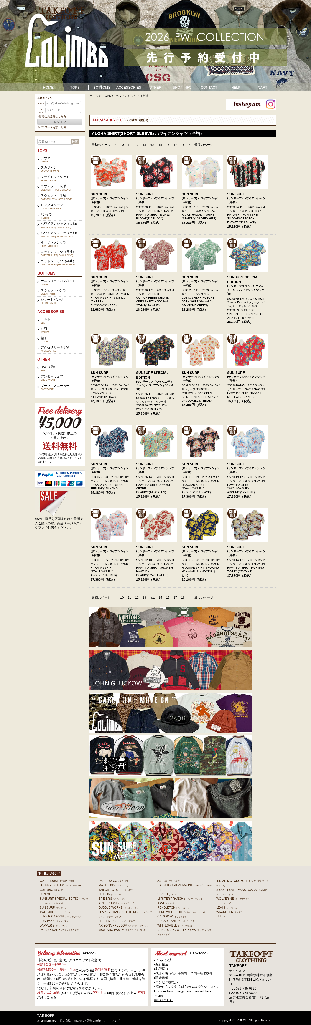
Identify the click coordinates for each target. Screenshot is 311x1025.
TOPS (75, 87)
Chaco (166, 894)
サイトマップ (111, 1020)
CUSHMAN (54, 921)
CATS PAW (172, 916)
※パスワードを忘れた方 (51, 127)
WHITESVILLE (174, 925)
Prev (6, 45)
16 (168, 144)
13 (144, 144)
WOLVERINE (232, 898)
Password (41, 110)
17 (175, 144)
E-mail (41, 103)
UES (223, 903)
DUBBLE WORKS (119, 907)
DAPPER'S (53, 925)
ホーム (93, 96)
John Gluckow (60, 885)
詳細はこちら (46, 997)
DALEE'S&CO (113, 881)
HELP (235, 87)
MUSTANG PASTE (122, 930)
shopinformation (47, 1020)
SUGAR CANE (175, 921)
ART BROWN (116, 903)
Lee (221, 916)
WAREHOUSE (57, 881)
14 (152, 145)
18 (183, 144)
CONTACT (209, 87)
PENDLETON (173, 907)
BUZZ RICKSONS (60, 916)
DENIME (51, 894)
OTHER (155, 87)
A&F (168, 881)
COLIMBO (52, 890)
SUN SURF (99, 194)
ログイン (60, 121)
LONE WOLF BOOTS (181, 912)
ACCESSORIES (128, 87)
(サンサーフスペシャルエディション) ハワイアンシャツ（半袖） (245, 290)
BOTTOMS (101, 87)
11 (129, 144)
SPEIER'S (112, 898)
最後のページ (203, 144)
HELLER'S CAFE (118, 921)
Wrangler (230, 912)
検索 (75, 141)
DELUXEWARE (59, 930)
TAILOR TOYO (116, 890)
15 (160, 144)
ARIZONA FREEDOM (123, 925)
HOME (48, 87)
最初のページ (101, 144)
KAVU (165, 903)
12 (137, 144)
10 (122, 144)
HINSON (110, 894)
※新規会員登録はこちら (51, 116)
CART (262, 87)
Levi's (226, 907)
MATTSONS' (113, 885)
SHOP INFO (182, 87)
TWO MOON (55, 912)
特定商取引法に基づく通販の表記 (80, 1020)
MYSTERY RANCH (179, 898)
